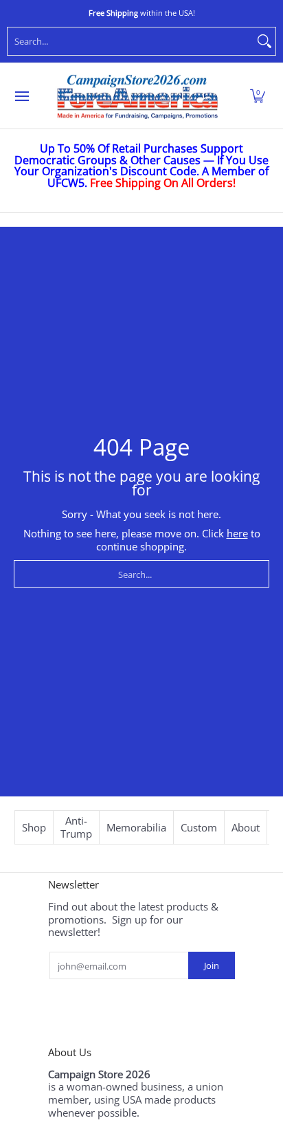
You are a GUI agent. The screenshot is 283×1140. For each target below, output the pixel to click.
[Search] (264, 41)
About (245, 827)
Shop (34, 827)
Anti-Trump (76, 827)
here (237, 533)
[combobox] (130, 41)
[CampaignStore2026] (137, 96)
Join (211, 965)
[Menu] (21, 96)
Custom (199, 827)
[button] (257, 96)
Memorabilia (136, 827)
